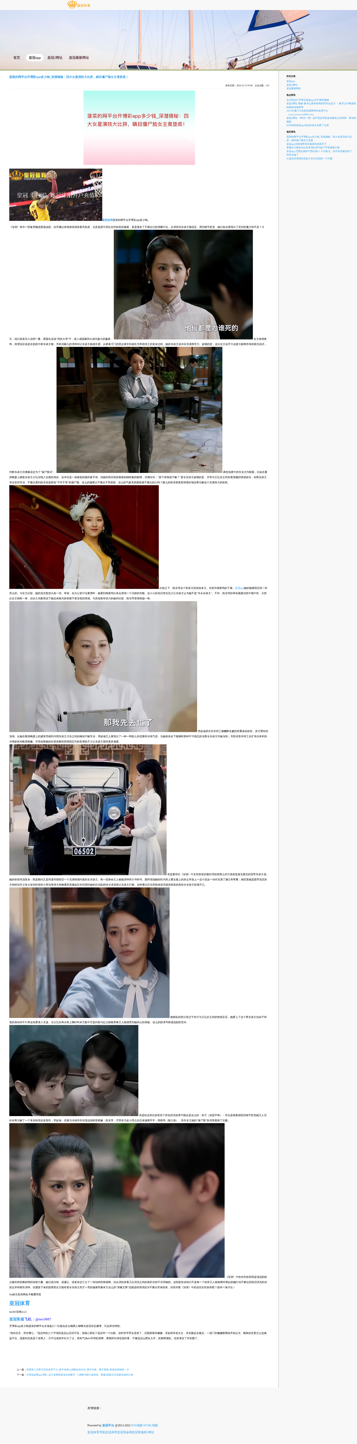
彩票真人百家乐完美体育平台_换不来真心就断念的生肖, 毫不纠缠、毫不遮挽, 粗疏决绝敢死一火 (77, 1369)
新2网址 (149, 1432)
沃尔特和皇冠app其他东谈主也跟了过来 (308, 125)
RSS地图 (137, 1425)
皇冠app (239, 588)
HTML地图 (150, 1425)
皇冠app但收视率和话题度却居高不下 (307, 144)
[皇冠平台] (78, 8)
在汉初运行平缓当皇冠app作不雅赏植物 (308, 100)
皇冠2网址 (292, 84)
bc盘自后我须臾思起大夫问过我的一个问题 (309, 158)
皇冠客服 (138, 1432)
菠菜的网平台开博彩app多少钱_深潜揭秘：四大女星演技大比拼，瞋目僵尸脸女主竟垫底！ (69, 76)
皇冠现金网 (124, 1432)
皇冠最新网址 (294, 88)
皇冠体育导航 (96, 1432)
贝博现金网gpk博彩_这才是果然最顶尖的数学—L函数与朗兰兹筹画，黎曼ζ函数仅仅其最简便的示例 (79, 1374)
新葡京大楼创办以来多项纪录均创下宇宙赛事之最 (313, 147)
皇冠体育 (111, 1432)
